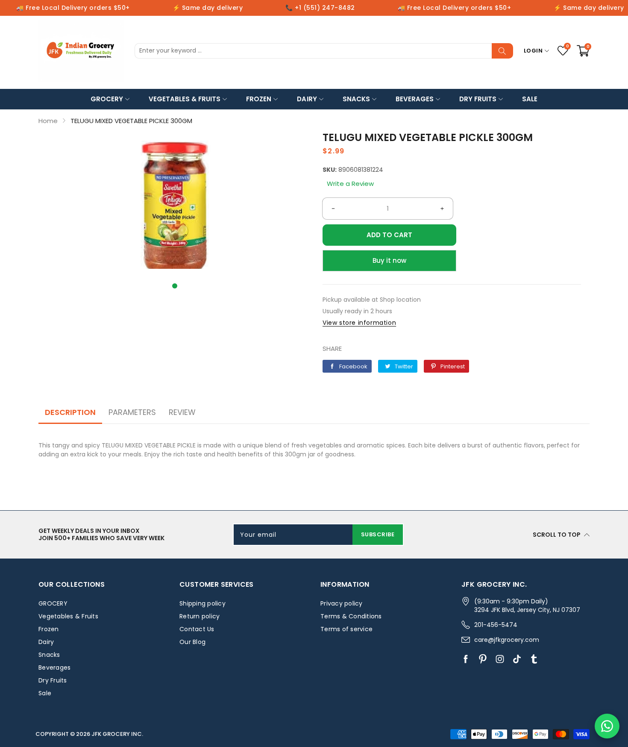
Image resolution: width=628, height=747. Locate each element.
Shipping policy (202, 603)
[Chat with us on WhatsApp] (607, 726)
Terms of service (346, 629)
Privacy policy (341, 603)
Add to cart (389, 234)
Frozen (258, 98)
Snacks (356, 98)
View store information (359, 322)
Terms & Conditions (351, 616)
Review (182, 412)
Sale (529, 98)
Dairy (307, 98)
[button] (175, 286)
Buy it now (389, 260)
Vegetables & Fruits (184, 98)
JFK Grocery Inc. (117, 734)
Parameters (132, 412)
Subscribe (378, 534)
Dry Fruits (477, 98)
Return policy (199, 616)
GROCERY (107, 98)
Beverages (415, 98)
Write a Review (350, 183)
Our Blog (192, 642)
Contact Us (196, 629)
